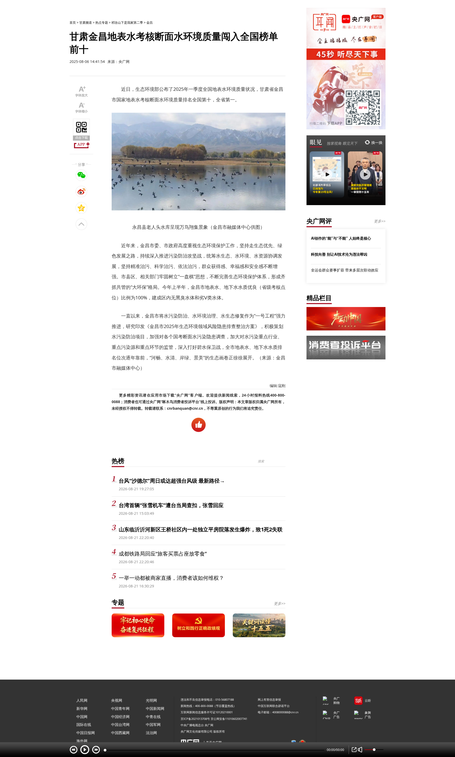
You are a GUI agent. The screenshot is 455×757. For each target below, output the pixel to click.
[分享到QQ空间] (81, 208)
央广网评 (319, 220)
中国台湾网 (120, 724)
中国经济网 (120, 716)
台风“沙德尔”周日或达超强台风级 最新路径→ (172, 480)
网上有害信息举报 (269, 699)
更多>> (279, 603)
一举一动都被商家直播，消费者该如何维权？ (171, 577)
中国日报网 (85, 732)
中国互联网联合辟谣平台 (274, 706)
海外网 (81, 740)
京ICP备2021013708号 (195, 719)
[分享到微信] (81, 175)
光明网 (151, 700)
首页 (73, 22)
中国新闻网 (155, 708)
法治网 (151, 732)
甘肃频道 (85, 22)
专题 (118, 602)
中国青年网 (120, 708)
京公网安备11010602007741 (229, 719)
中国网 (81, 716)
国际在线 (83, 724)
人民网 (81, 700)
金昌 (149, 22)
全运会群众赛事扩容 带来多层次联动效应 (344, 270)
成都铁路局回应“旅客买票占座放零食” (163, 553)
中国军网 (153, 724)
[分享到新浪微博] (81, 191)
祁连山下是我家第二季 (127, 22)
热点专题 (101, 22)
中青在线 (153, 716)
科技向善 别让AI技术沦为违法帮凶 (339, 254)
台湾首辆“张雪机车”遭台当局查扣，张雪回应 (171, 505)
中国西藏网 (120, 732)
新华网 (81, 708)
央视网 (116, 700)
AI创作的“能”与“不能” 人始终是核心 (341, 238)
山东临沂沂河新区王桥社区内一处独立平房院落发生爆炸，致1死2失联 (201, 529)
